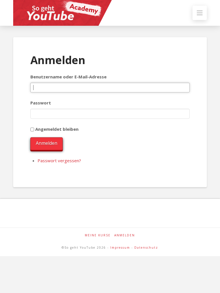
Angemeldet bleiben (56, 129)
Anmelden (46, 143)
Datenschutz (146, 248)
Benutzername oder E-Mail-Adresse (68, 77)
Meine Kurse (98, 235)
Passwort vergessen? (59, 160)
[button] (199, 13)
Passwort (40, 103)
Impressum (120, 248)
